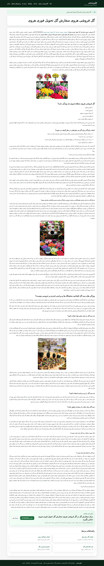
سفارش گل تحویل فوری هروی (51, 32)
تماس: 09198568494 (27, 518)
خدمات (35, 3)
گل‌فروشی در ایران (43, 3)
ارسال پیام (15, 518)
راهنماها (30, 3)
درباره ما (24, 3)
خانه (51, 3)
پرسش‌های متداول (16, 3)
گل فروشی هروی (64, 32)
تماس (8, 3)
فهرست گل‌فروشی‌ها (36, 563)
